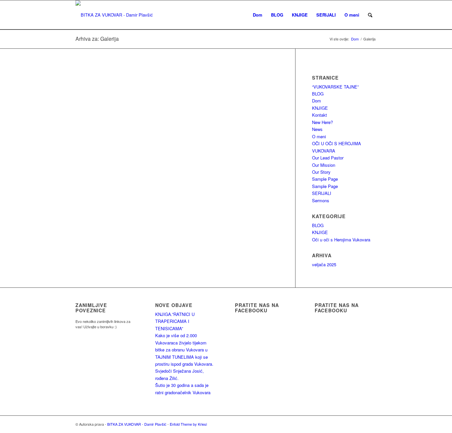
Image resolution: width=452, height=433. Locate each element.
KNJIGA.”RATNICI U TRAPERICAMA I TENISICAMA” (175, 321)
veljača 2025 (324, 264)
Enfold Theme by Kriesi (188, 424)
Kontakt (319, 115)
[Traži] (370, 15)
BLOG (318, 94)
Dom (316, 100)
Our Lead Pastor (327, 158)
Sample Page (325, 179)
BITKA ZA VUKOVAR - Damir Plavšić (136, 424)
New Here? (322, 122)
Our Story (321, 172)
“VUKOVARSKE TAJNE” (335, 87)
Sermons (320, 200)
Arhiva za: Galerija (97, 38)
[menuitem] (258, 15)
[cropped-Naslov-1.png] (114, 15)
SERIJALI (321, 193)
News (317, 129)
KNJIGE (320, 108)
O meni (319, 136)
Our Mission (323, 165)
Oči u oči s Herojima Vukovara (341, 239)
